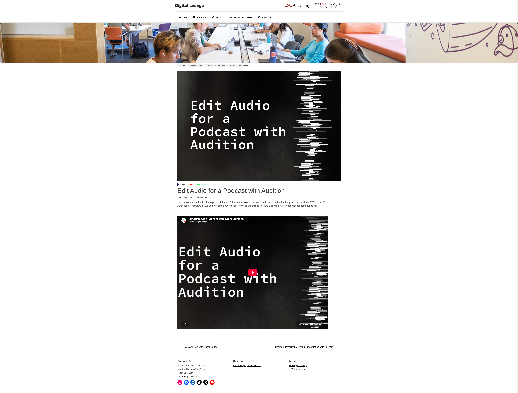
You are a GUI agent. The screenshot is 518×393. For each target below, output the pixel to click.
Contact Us (266, 17)
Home (184, 17)
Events (218, 17)
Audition (181, 184)
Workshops (200, 184)
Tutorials (200, 17)
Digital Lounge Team (185, 198)
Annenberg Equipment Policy (247, 365)
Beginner (190, 184)
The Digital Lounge (298, 365)
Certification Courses (242, 17)
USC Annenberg (297, 369)
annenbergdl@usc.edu (188, 376)
